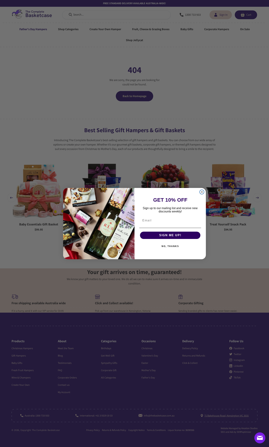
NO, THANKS (170, 246)
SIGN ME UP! (170, 235)
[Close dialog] (202, 192)
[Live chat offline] (259, 437)
